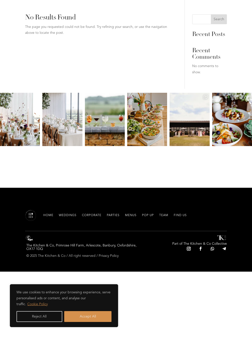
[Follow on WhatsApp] (212, 249)
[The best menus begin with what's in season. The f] (232, 119)
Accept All (88, 316)
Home (48, 215)
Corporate (91, 215)
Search (219, 19)
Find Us (180, 215)
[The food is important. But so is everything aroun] (62, 119)
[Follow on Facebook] (200, 249)
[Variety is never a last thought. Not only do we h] (105, 119)
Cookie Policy (37, 304)
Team (163, 215)
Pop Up (148, 215)
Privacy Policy (109, 256)
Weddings (68, 215)
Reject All (39, 316)
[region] (64, 305)
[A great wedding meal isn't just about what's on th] (189, 119)
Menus (131, 215)
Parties (113, 215)
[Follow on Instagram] (189, 249)
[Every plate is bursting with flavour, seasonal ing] (147, 119)
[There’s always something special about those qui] (20, 119)
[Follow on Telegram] (224, 249)
